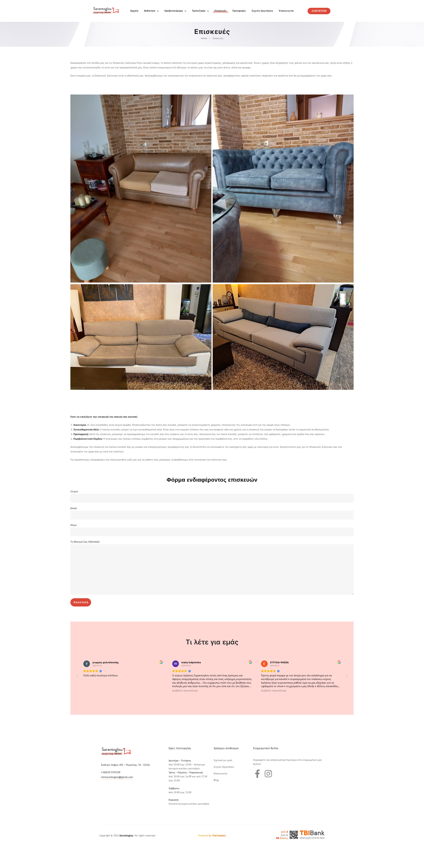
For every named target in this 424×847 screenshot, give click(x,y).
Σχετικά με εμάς (223, 760)
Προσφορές (239, 10)
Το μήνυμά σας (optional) (85, 541)
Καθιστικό (149, 10)
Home (204, 38)
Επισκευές (220, 10)
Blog (216, 780)
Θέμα (73, 525)
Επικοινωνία (286, 10)
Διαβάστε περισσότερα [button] (96, 690)
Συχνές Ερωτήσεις (262, 10)
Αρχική (134, 10)
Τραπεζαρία (198, 10)
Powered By (212, 835)
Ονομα (74, 491)
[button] (73, 189)
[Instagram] (268, 774)
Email (73, 508)
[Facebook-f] (257, 774)
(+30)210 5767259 (110, 772)
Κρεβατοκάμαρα (173, 10)
